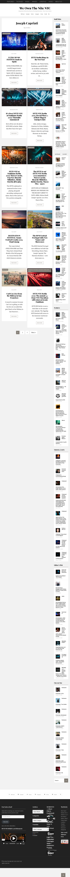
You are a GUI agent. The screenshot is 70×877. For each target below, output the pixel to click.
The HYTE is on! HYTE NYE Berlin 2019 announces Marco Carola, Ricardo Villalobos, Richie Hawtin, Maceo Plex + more (40, 177)
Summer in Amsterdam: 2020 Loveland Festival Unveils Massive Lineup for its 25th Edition (61, 617)
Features (57, 308)
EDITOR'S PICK (5, 89)
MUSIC (27, 1)
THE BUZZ (19, 1)
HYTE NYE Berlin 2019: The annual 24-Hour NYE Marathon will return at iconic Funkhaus (39, 298)
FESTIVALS (5, 33)
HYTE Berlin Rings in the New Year (39, 58)
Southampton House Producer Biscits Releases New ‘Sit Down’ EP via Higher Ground (61, 413)
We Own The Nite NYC (35, 8)
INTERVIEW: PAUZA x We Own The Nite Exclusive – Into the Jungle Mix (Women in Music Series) (61, 144)
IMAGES (34, 1)
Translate (35, 835)
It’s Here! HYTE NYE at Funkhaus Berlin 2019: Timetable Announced (14, 116)
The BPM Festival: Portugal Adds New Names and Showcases (40, 238)
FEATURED (10, 1)
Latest (65, 154)
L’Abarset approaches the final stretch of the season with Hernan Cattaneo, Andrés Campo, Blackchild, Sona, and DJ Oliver (61, 517)
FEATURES (30, 33)
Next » (33, 332)
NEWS (9, 33)
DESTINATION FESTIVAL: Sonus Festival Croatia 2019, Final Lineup (14, 238)
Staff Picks (57, 19)
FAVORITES (30, 269)
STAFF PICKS (47, 89)
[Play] (4, 843)
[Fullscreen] (23, 843)
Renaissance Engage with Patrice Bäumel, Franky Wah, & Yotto (61, 589)
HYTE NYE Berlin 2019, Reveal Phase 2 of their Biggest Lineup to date (40, 116)
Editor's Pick (58, 565)
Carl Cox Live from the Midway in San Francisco (14, 296)
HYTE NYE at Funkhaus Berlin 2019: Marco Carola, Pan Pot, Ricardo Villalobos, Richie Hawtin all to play (14, 176)
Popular (58, 154)
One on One (58, 683)
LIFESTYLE (42, 1)
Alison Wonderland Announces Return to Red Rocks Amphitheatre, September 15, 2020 (61, 426)
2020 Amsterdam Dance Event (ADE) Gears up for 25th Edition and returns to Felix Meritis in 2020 (61, 602)
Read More (14, 82)
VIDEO (51, 1)
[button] (13, 838)
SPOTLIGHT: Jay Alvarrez (60, 188)
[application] (14, 838)
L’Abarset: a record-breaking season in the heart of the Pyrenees (61, 462)
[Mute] (21, 843)
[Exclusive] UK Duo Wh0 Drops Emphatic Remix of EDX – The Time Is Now (61, 346)
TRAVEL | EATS (59, 450)
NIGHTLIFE (35, 33)
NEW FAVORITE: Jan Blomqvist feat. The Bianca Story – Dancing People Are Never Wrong (61, 211)
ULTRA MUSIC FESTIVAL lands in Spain (14, 59)
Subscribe (5, 821)
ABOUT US (58, 1)
